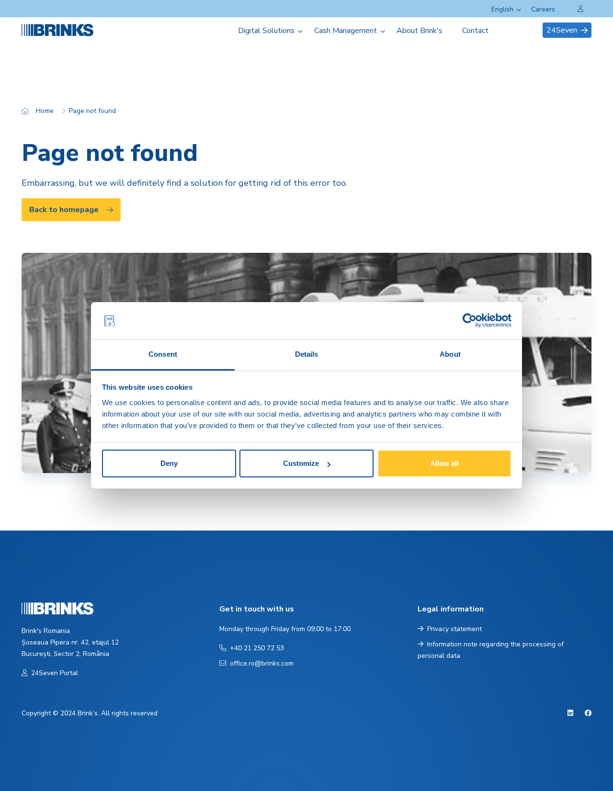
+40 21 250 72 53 (257, 648)
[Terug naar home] (69, 30)
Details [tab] (306, 354)
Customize (301, 463)
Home (45, 110)
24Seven (561, 30)
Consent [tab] (162, 354)
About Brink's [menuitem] (420, 30)
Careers (543, 9)
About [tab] (450, 354)
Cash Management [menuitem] (345, 30)
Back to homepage (64, 209)
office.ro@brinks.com (262, 663)
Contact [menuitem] (475, 30)
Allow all (444, 463)
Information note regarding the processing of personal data (491, 650)
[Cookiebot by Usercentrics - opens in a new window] (469, 321)
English (502, 9)
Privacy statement (454, 628)
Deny (169, 463)
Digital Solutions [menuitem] (266, 30)
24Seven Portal (54, 673)
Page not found (92, 110)
